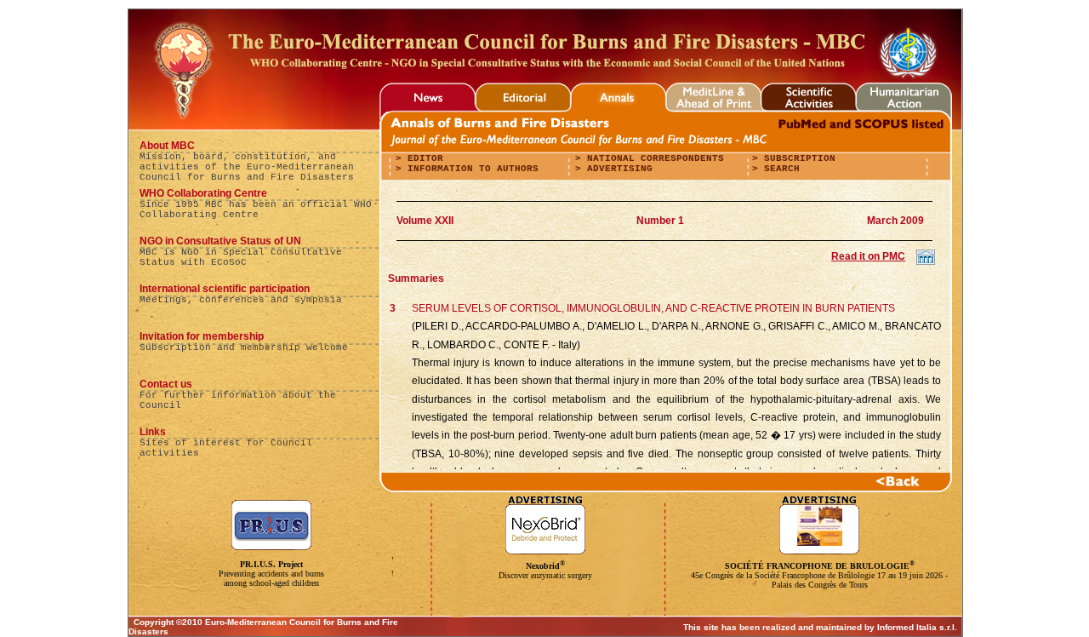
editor (422, 158)
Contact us (166, 384)
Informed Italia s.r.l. (917, 627)
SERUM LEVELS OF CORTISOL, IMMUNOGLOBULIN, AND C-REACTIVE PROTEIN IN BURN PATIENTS (653, 308)
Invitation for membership (202, 336)
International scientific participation (225, 289)
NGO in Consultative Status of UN (220, 241)
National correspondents (652, 158)
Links (153, 432)
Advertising (617, 169)
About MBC (167, 146)
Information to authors (470, 169)
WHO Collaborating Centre (203, 193)
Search (779, 169)
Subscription (796, 158)
